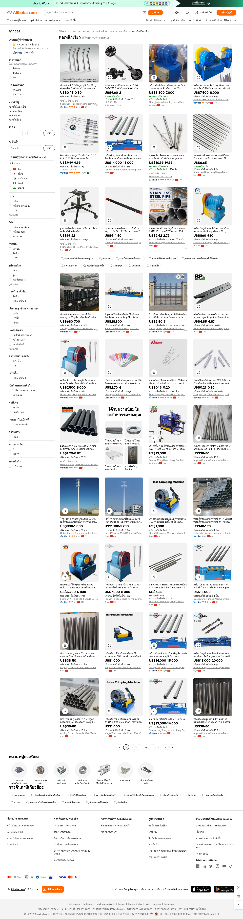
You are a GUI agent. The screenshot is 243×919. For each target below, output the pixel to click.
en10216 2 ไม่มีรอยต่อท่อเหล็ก (43, 802)
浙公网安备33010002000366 (175, 914)
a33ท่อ (17, 802)
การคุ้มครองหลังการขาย (66, 844)
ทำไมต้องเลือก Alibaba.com (20, 825)
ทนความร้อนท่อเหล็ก (214, 795)
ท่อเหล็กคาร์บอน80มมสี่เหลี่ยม (48, 795)
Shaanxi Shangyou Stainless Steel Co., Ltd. (168, 242)
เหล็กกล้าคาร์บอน (105, 31)
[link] (238, 887)
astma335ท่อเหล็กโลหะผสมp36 (140, 795)
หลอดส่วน (136, 266)
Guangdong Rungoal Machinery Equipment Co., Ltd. (79, 394)
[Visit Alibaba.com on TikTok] (231, 866)
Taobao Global (135, 904)
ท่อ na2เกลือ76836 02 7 (106, 795)
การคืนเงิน (153, 844)
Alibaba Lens (18, 889)
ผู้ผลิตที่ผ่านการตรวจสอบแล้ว (116, 825)
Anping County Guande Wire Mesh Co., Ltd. (212, 460)
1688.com (87, 904)
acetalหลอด (19, 795)
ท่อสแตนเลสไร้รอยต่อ (98, 802)
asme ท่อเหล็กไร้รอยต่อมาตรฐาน (78, 258)
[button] (144, 13)
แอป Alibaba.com (178, 889)
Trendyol (156, 904)
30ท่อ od (192, 795)
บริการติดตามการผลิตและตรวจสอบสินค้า (72, 852)
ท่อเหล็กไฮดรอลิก (72, 802)
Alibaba (62, 31)
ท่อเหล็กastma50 (171, 795)
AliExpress (74, 904)
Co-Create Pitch (15, 832)
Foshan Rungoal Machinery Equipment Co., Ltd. (124, 169)
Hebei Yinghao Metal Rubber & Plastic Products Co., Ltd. (124, 533)
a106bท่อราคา (70, 266)
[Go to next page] (172, 747)
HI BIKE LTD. (111, 102)
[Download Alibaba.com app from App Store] (201, 889)
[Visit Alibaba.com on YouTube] (224, 866)
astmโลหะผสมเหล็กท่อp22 (130, 258)
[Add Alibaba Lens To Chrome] (53, 889)
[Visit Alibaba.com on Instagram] (218, 866)
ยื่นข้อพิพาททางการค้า (159, 838)
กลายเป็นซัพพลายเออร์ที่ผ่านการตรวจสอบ (215, 846)
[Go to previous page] (119, 747)
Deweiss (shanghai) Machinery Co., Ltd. (212, 242)
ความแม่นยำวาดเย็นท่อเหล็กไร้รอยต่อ (201, 258)
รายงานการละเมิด (157, 857)
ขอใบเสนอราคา (109, 832)
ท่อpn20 (106, 258)
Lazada (121, 904)
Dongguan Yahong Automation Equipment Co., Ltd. (124, 394)
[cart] (187, 13)
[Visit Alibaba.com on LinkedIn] (204, 866)
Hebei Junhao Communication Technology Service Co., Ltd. (79, 533)
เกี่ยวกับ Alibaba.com (17, 818)
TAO (147, 904)
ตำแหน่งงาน (13, 844)
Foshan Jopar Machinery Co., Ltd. (122, 328)
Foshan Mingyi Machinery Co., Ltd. (166, 460)
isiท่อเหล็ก (154, 266)
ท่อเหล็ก (123, 31)
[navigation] (32, 390)
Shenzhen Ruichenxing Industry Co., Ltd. (79, 103)
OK (49, 133)
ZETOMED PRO (68, 169)
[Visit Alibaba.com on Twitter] (211, 866)
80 (166, 747)
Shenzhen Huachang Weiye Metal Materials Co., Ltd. (212, 172)
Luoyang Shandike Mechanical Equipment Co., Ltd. (124, 242)
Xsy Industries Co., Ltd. (160, 176)
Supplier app (131, 889)
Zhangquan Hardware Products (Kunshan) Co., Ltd (79, 328)
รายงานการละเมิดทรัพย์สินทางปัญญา (167, 850)
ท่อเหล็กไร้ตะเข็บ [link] (140, 31)
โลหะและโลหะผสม (81, 31)
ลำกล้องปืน (122, 802)
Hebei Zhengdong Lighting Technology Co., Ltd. (212, 533)
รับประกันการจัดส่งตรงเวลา (68, 838)
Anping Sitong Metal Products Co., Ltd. (168, 328)
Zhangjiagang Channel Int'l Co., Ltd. (167, 394)
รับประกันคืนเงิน (62, 832)
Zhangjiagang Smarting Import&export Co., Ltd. (168, 102)
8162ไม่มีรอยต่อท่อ (78, 795)
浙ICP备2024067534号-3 (206, 914)
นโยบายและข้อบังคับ (64, 860)
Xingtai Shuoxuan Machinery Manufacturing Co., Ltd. (168, 533)
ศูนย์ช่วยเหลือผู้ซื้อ (157, 825)
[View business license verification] (151, 914)
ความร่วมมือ (202, 853)
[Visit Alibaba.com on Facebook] (198, 866)
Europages (169, 904)
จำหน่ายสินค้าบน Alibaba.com (211, 825)
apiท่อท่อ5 (117, 266)
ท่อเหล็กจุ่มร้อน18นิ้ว (95, 266)
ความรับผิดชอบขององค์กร (20, 838)
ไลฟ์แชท (152, 832)
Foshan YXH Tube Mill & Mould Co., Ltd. (212, 99)
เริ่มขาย (200, 832)
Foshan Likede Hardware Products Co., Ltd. (79, 246)
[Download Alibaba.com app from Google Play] (225, 889)
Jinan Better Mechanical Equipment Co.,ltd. (212, 328)
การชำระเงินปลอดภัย (65, 825)
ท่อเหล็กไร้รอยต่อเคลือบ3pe (164, 258)
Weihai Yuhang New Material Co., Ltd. (79, 464)
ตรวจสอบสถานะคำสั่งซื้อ (208, 838)
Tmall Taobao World (105, 904)
